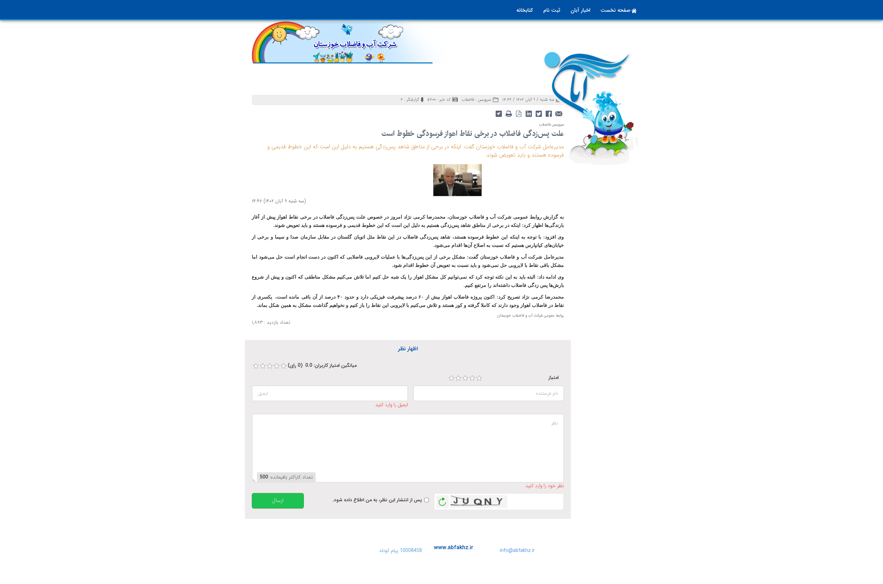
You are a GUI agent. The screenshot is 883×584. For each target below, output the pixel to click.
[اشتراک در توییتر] (538, 113)
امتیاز (553, 377)
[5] (479, 378)
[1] (451, 378)
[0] (256, 366)
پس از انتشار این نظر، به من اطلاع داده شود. (377, 500)
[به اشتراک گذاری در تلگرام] (498, 113)
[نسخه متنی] (508, 113)
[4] (472, 378)
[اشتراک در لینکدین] (528, 113)
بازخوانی (442, 500)
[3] (465, 378)
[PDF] (518, 113)
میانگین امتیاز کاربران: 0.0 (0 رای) (322, 365)
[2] (458, 378)
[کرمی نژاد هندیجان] (457, 179)
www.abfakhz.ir (453, 547)
